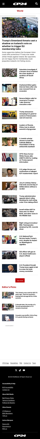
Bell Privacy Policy (8, 398)
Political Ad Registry (8, 403)
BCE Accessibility (7, 387)
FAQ (21, 363)
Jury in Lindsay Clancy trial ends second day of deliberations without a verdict (28, 186)
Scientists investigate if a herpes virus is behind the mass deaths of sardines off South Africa (28, 73)
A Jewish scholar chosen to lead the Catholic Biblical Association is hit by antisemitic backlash (27, 142)
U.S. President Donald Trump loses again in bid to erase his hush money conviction (28, 268)
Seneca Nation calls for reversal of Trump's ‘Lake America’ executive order (28, 101)
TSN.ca (4, 416)
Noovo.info (5, 424)
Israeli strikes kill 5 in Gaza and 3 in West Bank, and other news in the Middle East (28, 213)
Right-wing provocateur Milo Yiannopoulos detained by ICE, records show (28, 226)
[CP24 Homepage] (20, 4)
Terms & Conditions (8, 400)
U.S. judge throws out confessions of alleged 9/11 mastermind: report (28, 171)
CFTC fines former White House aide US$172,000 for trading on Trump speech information (28, 158)
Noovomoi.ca (6, 426)
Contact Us (27, 363)
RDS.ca (4, 429)
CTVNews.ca (6, 411)
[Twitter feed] (16, 370)
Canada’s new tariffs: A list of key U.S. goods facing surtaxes (26, 316)
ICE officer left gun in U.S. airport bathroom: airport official (27, 254)
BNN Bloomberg (7, 413)
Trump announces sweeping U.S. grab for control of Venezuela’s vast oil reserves (28, 115)
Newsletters (14, 363)
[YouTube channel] (24, 370)
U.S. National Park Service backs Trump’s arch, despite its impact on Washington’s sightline (28, 240)
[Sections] (3, 4)
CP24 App (5, 363)
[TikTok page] (20, 370)
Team (34, 363)
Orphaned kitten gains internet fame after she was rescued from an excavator (28, 88)
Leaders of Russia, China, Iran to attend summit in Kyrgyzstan (27, 127)
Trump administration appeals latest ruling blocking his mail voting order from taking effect (28, 199)
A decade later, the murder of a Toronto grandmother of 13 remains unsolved (25, 306)
